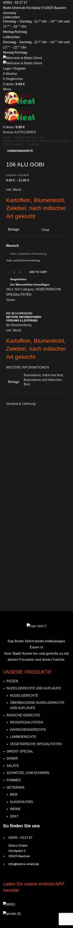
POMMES (13, 780)
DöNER (12, 758)
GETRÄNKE (15, 787)
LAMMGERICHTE (23, 736)
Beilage (13, 229)
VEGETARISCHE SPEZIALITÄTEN (36, 744)
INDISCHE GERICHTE (23, 715)
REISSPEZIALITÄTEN (26, 722)
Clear (45, 230)
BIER (14, 794)
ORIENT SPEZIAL (19, 751)
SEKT (14, 816)
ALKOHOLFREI (21, 802)
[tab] (19, 313)
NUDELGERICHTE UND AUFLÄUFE (33, 688)
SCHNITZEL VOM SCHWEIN (27, 773)
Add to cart (38, 272)
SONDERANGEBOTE (20, 150)
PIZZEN (12, 681)
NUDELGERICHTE (24, 695)
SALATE (12, 765)
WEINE (15, 809)
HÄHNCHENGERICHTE (28, 729)
